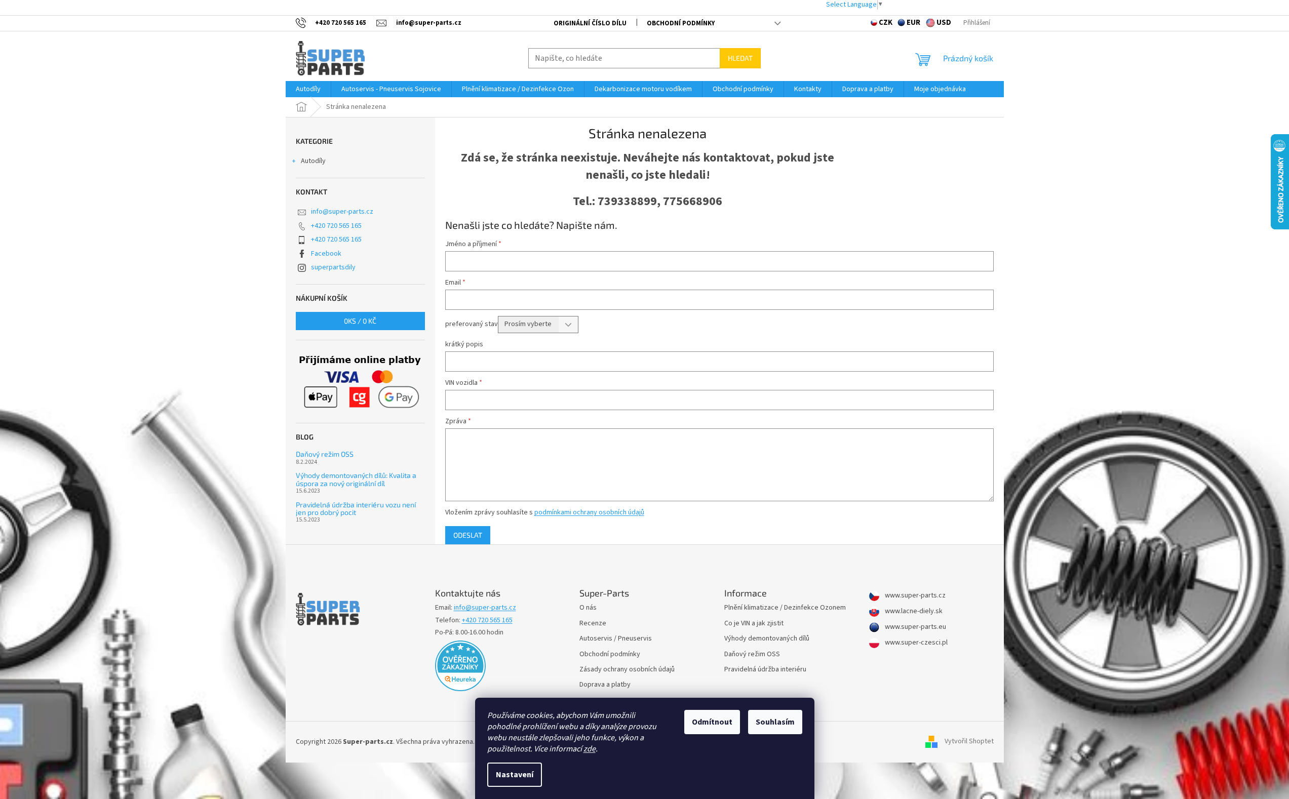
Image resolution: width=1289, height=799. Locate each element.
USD (943, 22)
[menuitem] (308, 89)
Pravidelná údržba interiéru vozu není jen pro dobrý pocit (356, 508)
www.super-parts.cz (914, 596)
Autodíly (313, 161)
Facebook (326, 254)
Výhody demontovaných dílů (766, 639)
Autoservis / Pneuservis (615, 639)
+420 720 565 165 (336, 226)
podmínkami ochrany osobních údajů (589, 512)
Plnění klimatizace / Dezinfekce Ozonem (785, 608)
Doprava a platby (605, 685)
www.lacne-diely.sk (913, 611)
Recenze (592, 623)
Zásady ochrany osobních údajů (627, 669)
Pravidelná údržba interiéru (765, 669)
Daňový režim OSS (325, 454)
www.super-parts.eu (914, 627)
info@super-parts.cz (342, 212)
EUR (913, 22)
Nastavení (514, 774)
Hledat (740, 58)
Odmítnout (712, 722)
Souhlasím (775, 722)
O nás (588, 608)
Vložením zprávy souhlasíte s (544, 512)
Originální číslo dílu (590, 23)
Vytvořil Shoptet (969, 742)
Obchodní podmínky (681, 23)
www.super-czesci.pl (915, 643)
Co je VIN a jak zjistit (754, 623)
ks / (360, 320)
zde (589, 748)
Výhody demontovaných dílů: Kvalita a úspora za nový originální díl (356, 479)
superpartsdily (333, 267)
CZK (885, 22)
